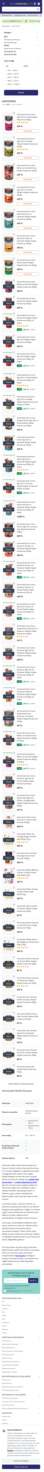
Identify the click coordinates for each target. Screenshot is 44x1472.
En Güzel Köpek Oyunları (10, 1390)
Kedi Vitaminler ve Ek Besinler (12, 1351)
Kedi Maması (6, 1341)
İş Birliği (4, 1423)
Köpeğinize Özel (19, 15)
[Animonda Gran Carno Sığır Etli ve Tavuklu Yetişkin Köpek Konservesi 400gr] (8, 195)
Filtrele (21, 92)
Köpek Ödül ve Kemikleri (10, 1365)
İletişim (4, 1420)
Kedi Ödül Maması (8, 1348)
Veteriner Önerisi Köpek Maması (13, 1402)
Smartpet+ (6, 1323)
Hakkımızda (6, 1416)
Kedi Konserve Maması (10, 1344)
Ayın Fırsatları (33, 15)
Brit (3, 1312)
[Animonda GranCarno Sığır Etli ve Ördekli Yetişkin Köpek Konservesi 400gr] (8, 148)
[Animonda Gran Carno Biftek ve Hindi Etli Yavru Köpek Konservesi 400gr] (8, 173)
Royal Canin (6, 1305)
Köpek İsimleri (7, 1383)
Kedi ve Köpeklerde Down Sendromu (15, 1409)
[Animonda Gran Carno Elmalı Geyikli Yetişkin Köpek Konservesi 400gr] (8, 267)
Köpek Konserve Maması (10, 1362)
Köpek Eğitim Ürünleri (9, 1372)
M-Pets (4, 1333)
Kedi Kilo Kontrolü (8, 1405)
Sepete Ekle (27, 131)
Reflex (4, 1316)
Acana (4, 1326)
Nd (3, 1302)
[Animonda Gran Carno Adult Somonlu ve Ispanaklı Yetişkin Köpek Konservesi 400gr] (8, 220)
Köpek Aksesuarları (9, 1369)
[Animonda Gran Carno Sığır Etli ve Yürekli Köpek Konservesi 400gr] (8, 123)
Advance (5, 1329)
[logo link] (21, 3)
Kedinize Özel (7, 15)
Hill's (3, 1319)
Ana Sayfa (6, 26)
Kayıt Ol (33, 1280)
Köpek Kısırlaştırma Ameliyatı (12, 1387)
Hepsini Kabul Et (21, 1467)
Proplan (5, 1309)
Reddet (10, 1450)
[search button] (38, 9)
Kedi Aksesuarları (8, 1355)
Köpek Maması (7, 1358)
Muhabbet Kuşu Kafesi (10, 1398)
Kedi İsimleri (6, 1380)
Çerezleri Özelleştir (21, 1461)
